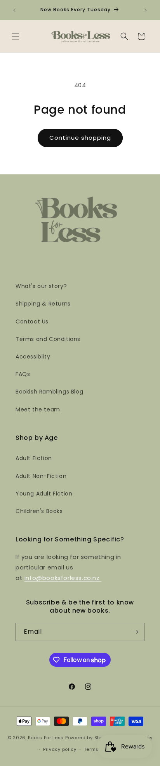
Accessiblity (33, 356)
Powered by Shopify (88, 737)
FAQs (23, 374)
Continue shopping (80, 138)
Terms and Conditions (48, 339)
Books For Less (46, 737)
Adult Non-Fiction (41, 476)
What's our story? (41, 286)
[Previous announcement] (14, 10)
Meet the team (38, 409)
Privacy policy (60, 749)
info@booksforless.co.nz (62, 578)
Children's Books (39, 511)
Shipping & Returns (43, 303)
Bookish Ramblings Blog (49, 391)
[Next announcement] (145, 10)
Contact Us (32, 321)
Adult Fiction (34, 458)
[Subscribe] (135, 632)
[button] (15, 36)
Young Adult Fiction (44, 493)
